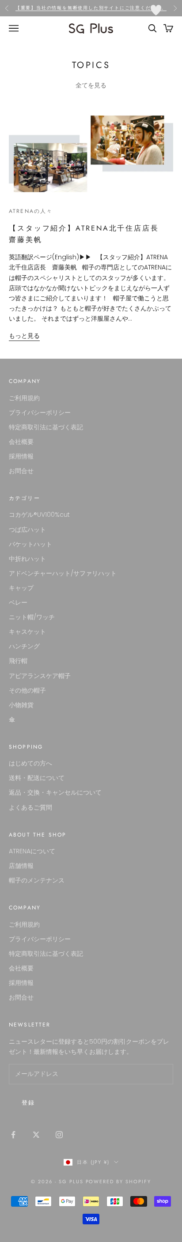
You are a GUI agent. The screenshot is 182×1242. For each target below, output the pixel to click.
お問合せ (21, 470)
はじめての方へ (30, 763)
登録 (28, 1102)
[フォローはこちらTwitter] (36, 1134)
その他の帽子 (27, 690)
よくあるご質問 (30, 807)
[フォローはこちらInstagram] (59, 1134)
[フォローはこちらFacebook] (13, 1134)
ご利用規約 (24, 398)
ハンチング (24, 646)
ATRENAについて (32, 851)
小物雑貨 (21, 705)
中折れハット (27, 558)
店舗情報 (21, 865)
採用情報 (21, 456)
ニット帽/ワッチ (32, 617)
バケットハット (30, 544)
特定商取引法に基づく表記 (46, 427)
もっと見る (24, 335)
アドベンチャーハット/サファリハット (63, 573)
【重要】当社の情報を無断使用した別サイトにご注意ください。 (91, 7)
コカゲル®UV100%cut (39, 514)
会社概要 (21, 441)
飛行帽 (18, 660)
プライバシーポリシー (40, 412)
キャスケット (27, 631)
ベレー (18, 602)
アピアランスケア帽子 (40, 675)
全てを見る (91, 85)
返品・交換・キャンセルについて (55, 792)
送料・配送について (36, 777)
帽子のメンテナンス (36, 880)
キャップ (21, 587)
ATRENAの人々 (31, 211)
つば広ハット (27, 529)
